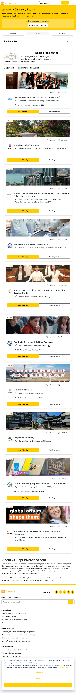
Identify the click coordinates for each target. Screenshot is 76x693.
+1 (49, 296)
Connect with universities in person (14, 620)
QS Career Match (8, 578)
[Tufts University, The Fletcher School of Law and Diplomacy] (9, 533)
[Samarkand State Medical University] (9, 246)
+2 (65, 248)
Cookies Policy (63, 668)
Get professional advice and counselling (15, 641)
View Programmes (54, 112)
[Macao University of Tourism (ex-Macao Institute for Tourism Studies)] (9, 291)
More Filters (62, 33)
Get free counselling (8, 623)
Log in (58, 3)
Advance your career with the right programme (18, 632)
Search (12, 33)
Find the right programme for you (13, 613)
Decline (38, 678)
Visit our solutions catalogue (11, 653)
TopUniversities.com (9, 564)
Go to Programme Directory (37, 25)
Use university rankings (9, 617)
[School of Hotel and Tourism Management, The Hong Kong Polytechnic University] (9, 195)
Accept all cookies (38, 685)
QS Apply (46, 571)
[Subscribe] (70, 602)
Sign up (65, 3)
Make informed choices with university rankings (18, 635)
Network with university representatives (15, 638)
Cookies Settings (38, 672)
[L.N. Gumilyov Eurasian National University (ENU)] (9, 99)
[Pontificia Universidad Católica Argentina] (9, 343)
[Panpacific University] (9, 439)
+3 (49, 345)
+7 (62, 101)
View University (23, 112)
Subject (37, 33)
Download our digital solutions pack (14, 650)
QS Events (36, 571)
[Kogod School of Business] (9, 146)
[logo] (9, 2)
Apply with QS (44, 3)
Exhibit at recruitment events (11, 656)
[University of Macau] (9, 391)
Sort (67, 41)
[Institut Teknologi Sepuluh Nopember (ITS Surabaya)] (9, 485)
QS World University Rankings (49, 566)
